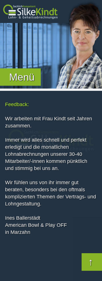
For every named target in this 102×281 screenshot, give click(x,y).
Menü (22, 77)
